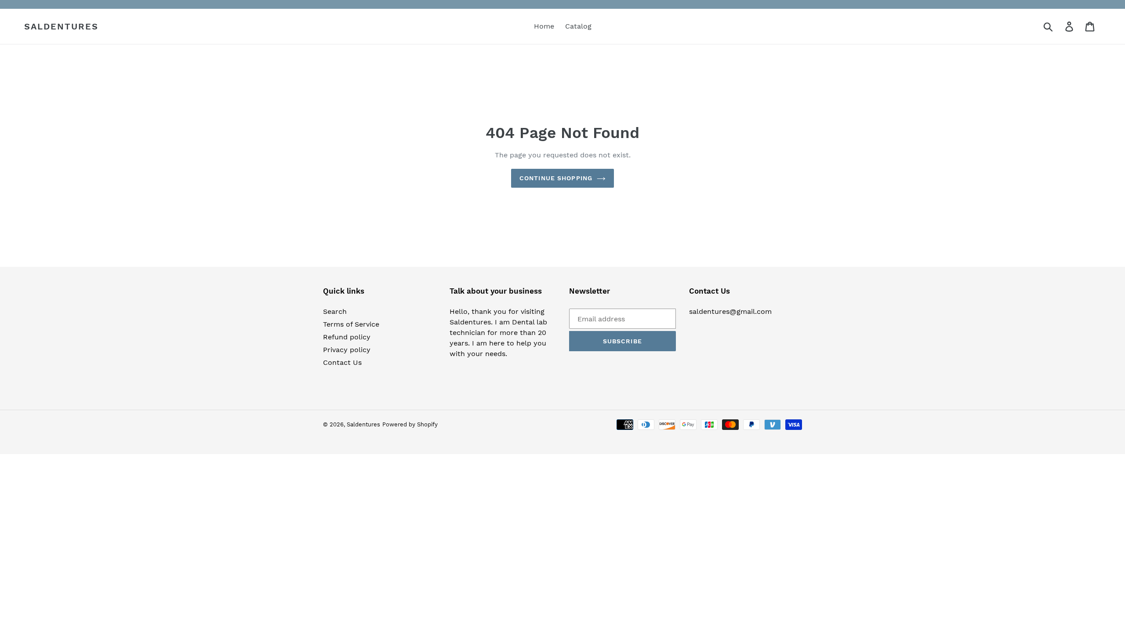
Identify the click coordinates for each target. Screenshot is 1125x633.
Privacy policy (346, 350)
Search (335, 311)
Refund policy (346, 337)
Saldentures (61, 26)
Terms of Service (351, 324)
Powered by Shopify (410, 424)
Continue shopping (555, 178)
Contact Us (342, 362)
